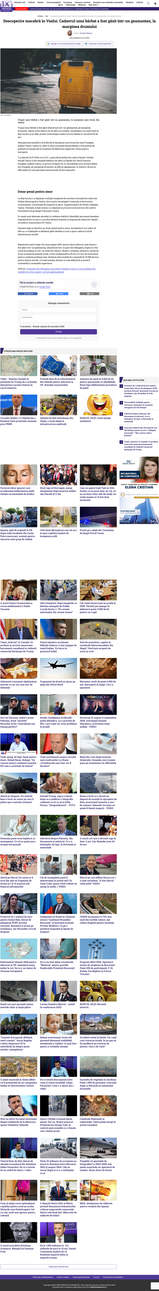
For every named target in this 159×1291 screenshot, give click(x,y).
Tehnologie (70, 4)
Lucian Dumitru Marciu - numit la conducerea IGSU (57, 1006)
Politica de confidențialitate (42, 1277)
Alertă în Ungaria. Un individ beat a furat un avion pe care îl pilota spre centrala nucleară (17, 799)
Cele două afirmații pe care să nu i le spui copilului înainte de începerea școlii (58, 533)
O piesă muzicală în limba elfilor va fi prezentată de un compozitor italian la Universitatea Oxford (18, 1082)
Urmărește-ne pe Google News (99, 44)
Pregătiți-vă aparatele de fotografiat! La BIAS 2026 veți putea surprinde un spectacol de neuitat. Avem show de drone (97, 1165)
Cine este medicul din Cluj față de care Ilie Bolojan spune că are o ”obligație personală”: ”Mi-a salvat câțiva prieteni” (140, 431)
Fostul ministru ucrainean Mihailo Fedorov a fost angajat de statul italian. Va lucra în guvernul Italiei (58, 647)
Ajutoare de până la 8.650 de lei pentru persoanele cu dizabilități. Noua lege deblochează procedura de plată (98, 383)
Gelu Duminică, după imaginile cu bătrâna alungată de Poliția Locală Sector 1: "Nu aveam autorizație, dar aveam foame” (58, 608)
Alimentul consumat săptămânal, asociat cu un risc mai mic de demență (18, 684)
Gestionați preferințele (81, 1277)
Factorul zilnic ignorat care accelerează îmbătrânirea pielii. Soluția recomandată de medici (17, 490)
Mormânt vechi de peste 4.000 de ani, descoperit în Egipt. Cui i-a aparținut (98, 684)
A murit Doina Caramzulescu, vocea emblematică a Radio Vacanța (16, 606)
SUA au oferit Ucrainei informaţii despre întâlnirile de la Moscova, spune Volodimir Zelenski (18, 1121)
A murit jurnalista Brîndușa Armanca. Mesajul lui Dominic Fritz (17, 1248)
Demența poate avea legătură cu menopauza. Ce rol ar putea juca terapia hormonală (17, 841)
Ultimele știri (19, 2)
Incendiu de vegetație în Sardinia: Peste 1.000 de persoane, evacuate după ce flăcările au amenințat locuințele (98, 1084)
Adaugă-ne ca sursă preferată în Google (66, 44)
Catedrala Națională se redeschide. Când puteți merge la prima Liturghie (98, 1121)
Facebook (29, 294)
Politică (31, 2)
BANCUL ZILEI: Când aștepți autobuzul (95, 419)
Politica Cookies (63, 1277)
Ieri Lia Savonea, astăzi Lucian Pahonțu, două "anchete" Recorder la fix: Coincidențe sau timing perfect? (17, 722)
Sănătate (130, 2)
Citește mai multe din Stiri (59, 1267)
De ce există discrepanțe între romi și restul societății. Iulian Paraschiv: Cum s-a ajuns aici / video (57, 1084)
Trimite (58, 332)
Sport (60, 4)
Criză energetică (53, 2)
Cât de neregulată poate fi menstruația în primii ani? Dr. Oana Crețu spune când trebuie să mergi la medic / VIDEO (58, 882)
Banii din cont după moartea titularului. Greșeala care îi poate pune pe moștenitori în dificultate (98, 759)
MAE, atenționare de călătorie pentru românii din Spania (96, 1205)
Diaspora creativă (82, 2)
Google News (44, 287)
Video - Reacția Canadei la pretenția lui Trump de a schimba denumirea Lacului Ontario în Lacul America (18, 383)
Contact (96, 1277)
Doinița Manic (86, 33)
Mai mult (94, 4)
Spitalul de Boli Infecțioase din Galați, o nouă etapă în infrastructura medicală (56, 420)
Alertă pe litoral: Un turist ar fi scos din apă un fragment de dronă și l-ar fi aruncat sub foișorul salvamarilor (16, 882)
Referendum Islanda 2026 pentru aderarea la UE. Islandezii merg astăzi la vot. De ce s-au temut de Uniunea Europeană (18, 966)
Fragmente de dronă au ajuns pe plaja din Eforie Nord (57, 683)
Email (91, 294)
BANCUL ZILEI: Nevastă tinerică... (93, 1006)
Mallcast (82, 4)
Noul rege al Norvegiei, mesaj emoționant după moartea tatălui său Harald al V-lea (58, 490)
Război (41, 2)
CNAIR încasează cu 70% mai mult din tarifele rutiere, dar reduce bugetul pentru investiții (97, 919)
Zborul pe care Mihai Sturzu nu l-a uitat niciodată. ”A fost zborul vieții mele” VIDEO (98, 880)
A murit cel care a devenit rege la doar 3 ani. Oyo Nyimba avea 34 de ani (98, 841)
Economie (67, 2)
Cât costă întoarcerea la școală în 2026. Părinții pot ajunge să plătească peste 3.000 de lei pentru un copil (98, 608)
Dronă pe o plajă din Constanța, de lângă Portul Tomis (97, 532)
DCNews (6, 6)
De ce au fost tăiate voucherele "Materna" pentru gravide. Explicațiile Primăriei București (57, 964)
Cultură (139, 2)
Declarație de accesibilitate (113, 1277)
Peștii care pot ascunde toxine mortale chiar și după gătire (16, 1006)
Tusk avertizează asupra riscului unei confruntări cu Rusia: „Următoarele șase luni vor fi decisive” (58, 761)
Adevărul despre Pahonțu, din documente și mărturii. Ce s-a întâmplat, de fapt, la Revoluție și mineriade (69, 9)
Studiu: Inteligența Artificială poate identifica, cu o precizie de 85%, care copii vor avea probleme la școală (58, 722)
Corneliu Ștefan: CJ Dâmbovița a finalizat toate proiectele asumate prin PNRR (18, 420)
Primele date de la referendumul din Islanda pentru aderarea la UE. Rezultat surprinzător (57, 381)
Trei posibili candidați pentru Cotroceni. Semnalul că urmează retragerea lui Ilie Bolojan (138, 405)
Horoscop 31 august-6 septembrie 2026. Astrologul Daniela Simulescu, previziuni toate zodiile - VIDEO (98, 722)
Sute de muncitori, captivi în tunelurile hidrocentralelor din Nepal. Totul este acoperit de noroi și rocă (96, 647)
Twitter (60, 294)
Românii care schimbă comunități (108, 2)
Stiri (46, 16)
